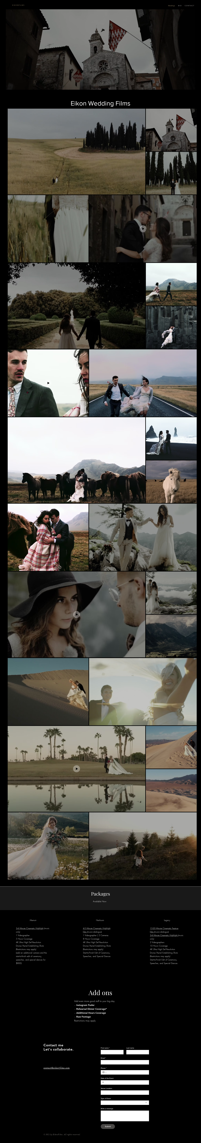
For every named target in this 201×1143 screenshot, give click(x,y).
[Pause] (8, 90)
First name (105, 1048)
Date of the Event (107, 1078)
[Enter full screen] (192, 90)
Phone (104, 1068)
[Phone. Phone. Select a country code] (104, 1072)
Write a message (107, 1109)
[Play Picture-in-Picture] (188, 90)
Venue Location (106, 1088)
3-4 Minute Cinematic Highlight (29, 928)
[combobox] (125, 1102)
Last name (130, 1048)
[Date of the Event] (103, 1082)
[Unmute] (12, 90)
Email (103, 1058)
